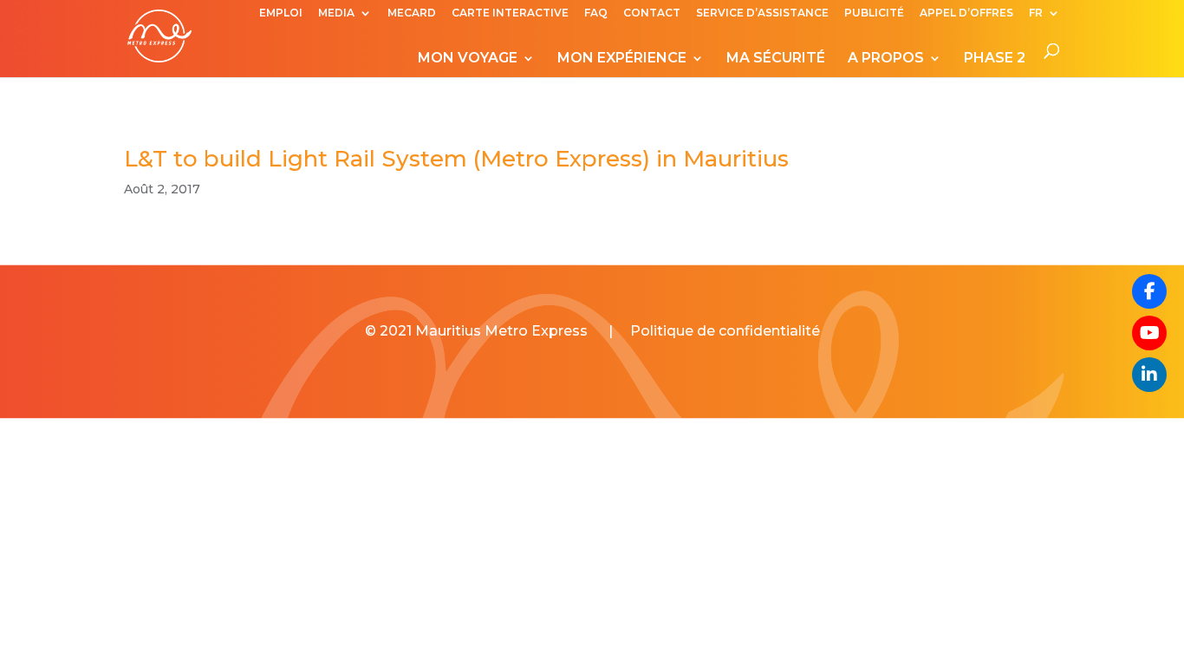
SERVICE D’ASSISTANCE (762, 13)
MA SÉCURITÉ (775, 59)
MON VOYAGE (467, 59)
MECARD (411, 13)
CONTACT (651, 13)
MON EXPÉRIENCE (621, 59)
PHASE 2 (994, 59)
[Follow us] (1149, 291)
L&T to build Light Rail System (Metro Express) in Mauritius (456, 159)
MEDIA (336, 13)
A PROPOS (886, 59)
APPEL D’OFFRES (966, 13)
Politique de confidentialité (725, 331)
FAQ (596, 13)
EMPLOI (281, 13)
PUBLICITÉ (874, 13)
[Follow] (1149, 333)
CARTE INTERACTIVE (510, 13)
